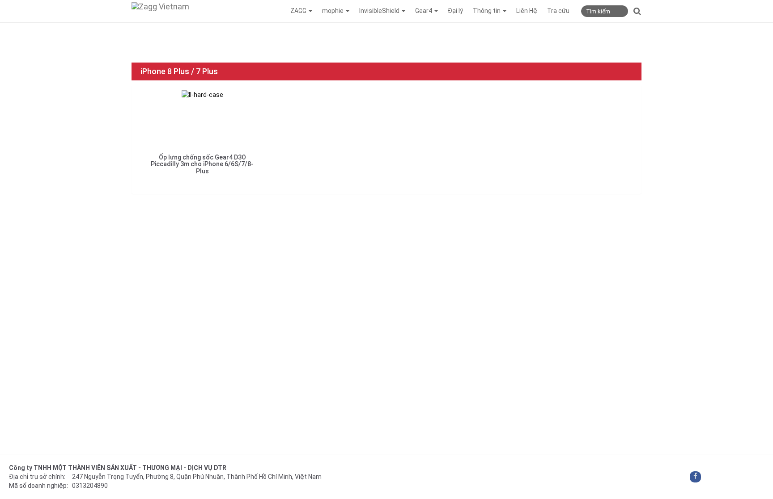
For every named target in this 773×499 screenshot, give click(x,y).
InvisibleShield (380, 10)
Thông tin (487, 10)
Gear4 (424, 10)
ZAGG (299, 10)
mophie (333, 10)
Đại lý (455, 10)
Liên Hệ (526, 10)
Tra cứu (558, 10)
